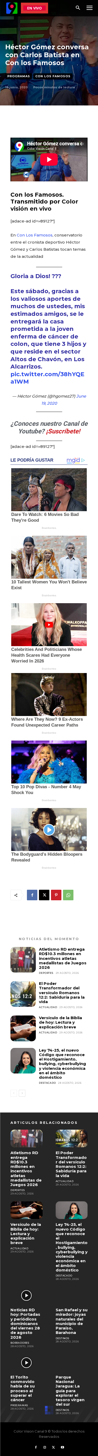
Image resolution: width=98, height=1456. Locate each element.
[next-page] (22, 1093)
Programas (18, 76)
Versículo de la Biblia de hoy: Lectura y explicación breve (60, 1022)
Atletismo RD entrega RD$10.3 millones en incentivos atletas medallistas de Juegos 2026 (63, 958)
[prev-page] (13, 1093)
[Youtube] (62, 1447)
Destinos (62, 1338)
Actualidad (48, 1007)
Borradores (19, 1342)
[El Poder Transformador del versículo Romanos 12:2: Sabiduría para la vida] (23, 994)
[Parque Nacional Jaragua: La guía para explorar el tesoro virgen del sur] (72, 1362)
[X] (44, 895)
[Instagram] (45, 1447)
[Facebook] (32, 895)
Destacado (47, 1082)
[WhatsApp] (68, 895)
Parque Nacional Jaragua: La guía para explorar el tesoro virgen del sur (70, 1391)
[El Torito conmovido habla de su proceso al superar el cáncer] (26, 1362)
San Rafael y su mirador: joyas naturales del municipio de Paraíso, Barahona (72, 1321)
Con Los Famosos (53, 76)
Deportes (46, 972)
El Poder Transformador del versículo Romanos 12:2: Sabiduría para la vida (62, 992)
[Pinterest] (56, 895)
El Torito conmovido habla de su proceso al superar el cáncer (22, 1388)
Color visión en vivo (44, 205)
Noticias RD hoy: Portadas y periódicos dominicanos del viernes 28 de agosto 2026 (25, 1323)
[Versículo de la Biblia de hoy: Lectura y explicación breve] (23, 1028)
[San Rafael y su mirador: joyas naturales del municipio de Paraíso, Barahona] (72, 1295)
